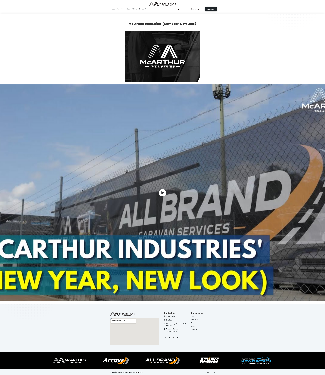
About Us (120, 9)
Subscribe (211, 9)
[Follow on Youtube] (177, 337)
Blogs (128, 9)
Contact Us (142, 9)
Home (113, 9)
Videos (134, 9)
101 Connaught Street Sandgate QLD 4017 (176, 324)
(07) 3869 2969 (198, 9)
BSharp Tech (140, 372)
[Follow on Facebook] (165, 337)
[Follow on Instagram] (169, 337)
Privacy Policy (210, 372)
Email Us (169, 320)
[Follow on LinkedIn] (173, 337)
